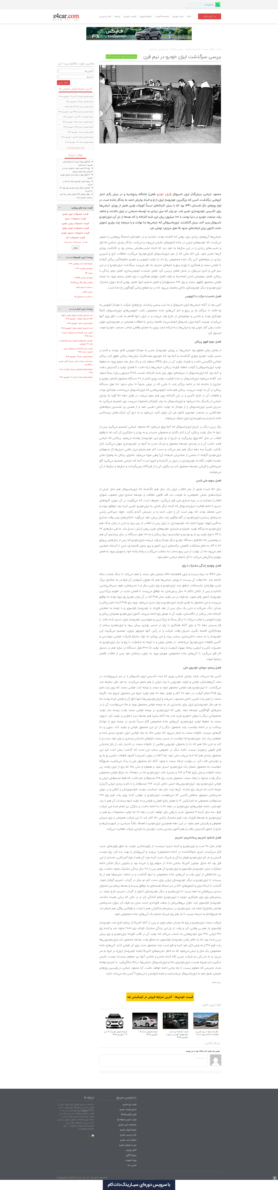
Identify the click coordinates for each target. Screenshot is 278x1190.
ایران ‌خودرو (163, 194)
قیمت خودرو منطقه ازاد (126, 1119)
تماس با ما (132, 1165)
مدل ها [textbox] (90, 77)
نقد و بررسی (105, 16)
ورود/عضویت (130, 1160)
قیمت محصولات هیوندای (75, 242)
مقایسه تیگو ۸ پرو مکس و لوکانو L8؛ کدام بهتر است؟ (207, 1033)
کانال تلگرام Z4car (128, 1114)
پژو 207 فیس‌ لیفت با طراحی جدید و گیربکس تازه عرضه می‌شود (77, 170)
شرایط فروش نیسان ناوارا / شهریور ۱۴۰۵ (78, 121)
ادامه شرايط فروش (77, 147)
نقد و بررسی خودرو (128, 1135)
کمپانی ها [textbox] (89, 71)
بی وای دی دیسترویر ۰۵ (83, 296)
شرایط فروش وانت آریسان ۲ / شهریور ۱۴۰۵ (76, 377)
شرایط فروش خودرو (128, 1130)
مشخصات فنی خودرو (127, 1124)
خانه (189, 16)
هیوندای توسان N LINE (83, 277)
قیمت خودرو (130, 16)
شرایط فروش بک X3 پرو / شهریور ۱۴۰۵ (78, 116)
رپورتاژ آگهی (131, 1155)
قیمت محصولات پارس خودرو (75, 223)
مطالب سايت (208, 49)
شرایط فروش (146, 16)
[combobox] (75, 71)
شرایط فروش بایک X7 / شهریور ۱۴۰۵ (79, 142)
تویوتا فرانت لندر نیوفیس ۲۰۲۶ (81, 263)
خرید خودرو (178, 16)
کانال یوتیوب (130, 1150)
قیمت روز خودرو (129, 1104)
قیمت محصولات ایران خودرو (75, 214)
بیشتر (75, 248)
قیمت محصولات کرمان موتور (75, 228)
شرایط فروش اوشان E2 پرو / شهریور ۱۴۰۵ (77, 137)
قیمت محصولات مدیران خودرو (75, 233)
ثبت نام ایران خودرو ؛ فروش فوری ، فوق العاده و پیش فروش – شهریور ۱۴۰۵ (77, 317)
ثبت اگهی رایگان (209, 16)
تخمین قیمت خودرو (128, 1109)
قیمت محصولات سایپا (75, 218)
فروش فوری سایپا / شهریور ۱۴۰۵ (80, 132)
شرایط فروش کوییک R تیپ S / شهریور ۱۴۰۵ (115, 1033)
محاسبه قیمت (162, 16)
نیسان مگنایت (87, 291)
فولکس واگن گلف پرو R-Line (82, 282)
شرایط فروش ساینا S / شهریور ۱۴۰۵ (148, 1033)
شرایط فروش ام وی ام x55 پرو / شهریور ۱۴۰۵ (75, 111)
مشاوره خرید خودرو (128, 1140)
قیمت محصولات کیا (75, 237)
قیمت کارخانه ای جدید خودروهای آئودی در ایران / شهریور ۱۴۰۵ (177, 1034)
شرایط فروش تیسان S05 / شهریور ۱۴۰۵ (78, 126)
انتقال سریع (63, 82)
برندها (117, 16)
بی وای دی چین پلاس (84, 287)
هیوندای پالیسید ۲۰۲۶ (84, 268)
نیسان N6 (89, 273)
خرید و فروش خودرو (127, 1145)
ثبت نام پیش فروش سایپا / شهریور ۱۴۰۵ (77, 328)
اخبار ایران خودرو (193, 49)
